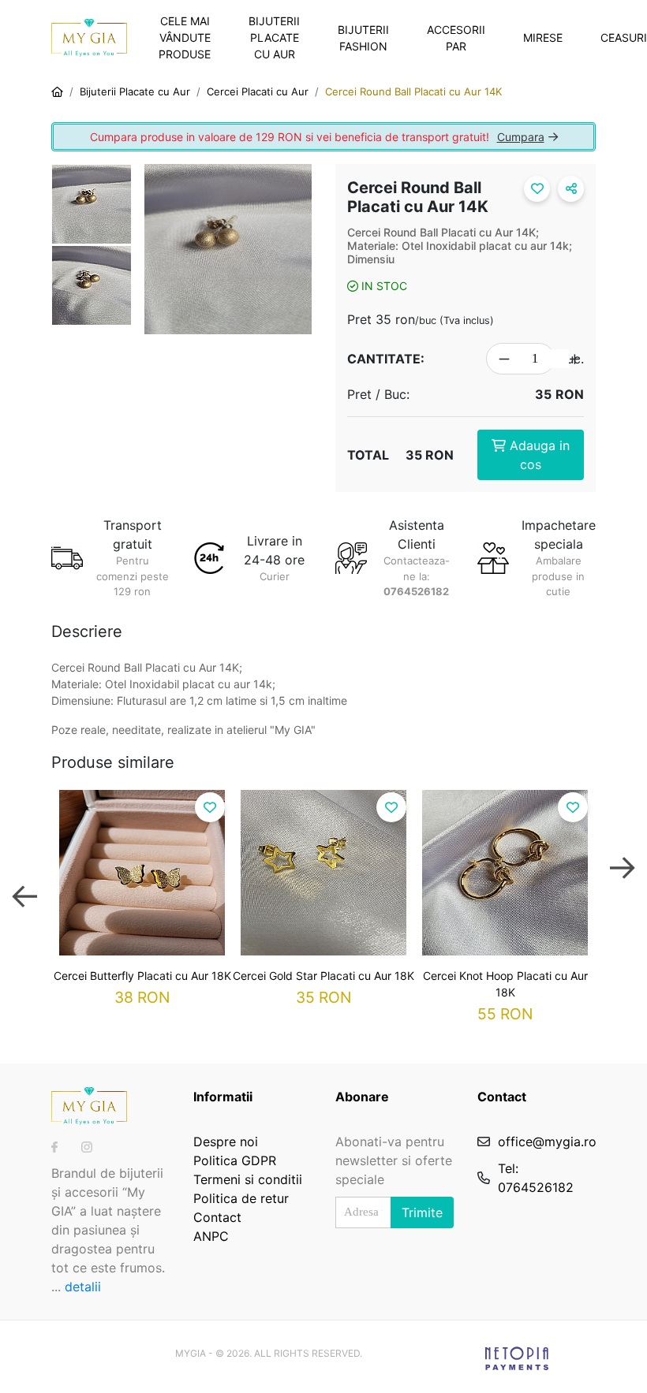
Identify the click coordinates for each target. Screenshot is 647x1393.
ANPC (211, 1236)
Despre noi (225, 1141)
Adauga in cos (538, 455)
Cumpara (520, 136)
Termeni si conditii (247, 1179)
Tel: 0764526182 (536, 1177)
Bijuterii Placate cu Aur (274, 37)
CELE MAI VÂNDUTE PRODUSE (185, 37)
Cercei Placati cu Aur (258, 91)
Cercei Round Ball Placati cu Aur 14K (413, 91)
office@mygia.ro (547, 1141)
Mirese (543, 37)
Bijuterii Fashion (363, 38)
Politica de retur (241, 1198)
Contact (217, 1217)
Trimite (422, 1212)
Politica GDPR (234, 1160)
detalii (83, 1286)
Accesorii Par (456, 38)
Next (622, 882)
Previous (24, 882)
